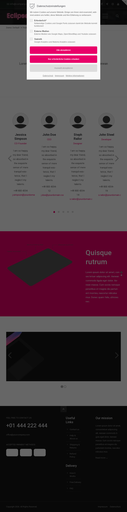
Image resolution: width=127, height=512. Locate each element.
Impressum (59, 76)
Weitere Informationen (75, 76)
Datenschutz (48, 76)
